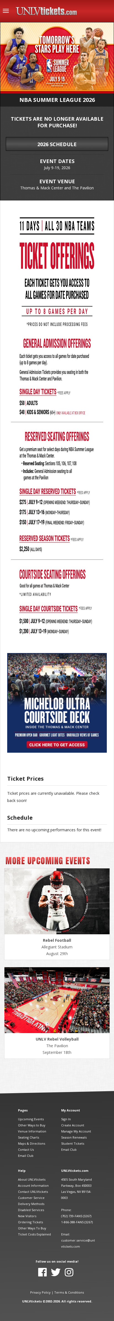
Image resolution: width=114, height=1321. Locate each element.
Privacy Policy (40, 1292)
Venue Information (32, 1131)
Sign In (66, 1119)
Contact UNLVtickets (33, 1192)
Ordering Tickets (30, 1222)
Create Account (72, 1125)
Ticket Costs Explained (34, 1234)
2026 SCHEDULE (57, 144)
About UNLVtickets (31, 1179)
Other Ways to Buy (31, 1125)
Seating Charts (28, 1137)
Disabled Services (31, 1210)
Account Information (33, 1185)
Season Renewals (74, 1137)
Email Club (25, 1156)
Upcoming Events (31, 1119)
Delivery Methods (31, 1204)
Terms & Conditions (69, 1292)
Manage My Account (76, 1131)
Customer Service (31, 1198)
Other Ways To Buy (32, 1228)
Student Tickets (72, 1143)
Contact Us (26, 1149)
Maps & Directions (31, 1143)
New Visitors (27, 1216)
